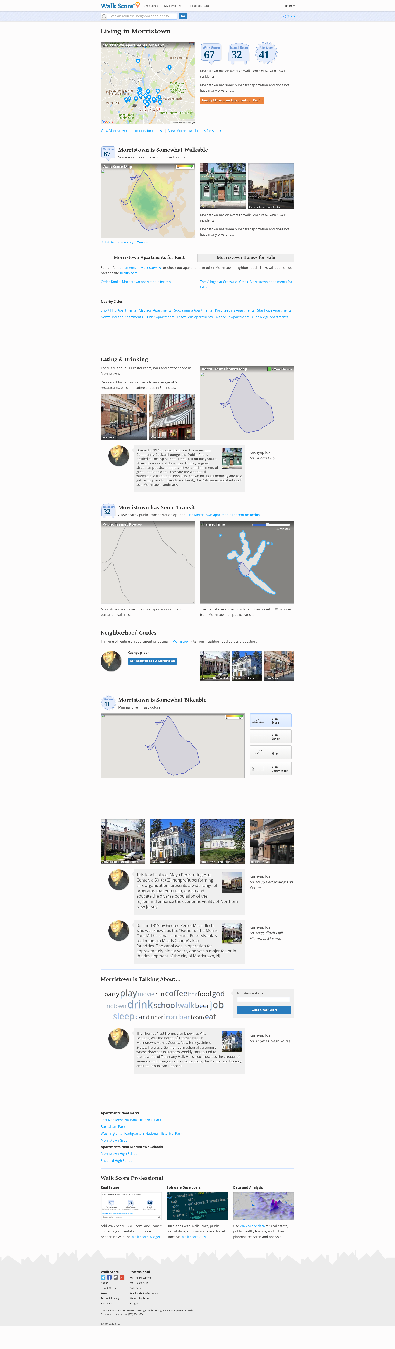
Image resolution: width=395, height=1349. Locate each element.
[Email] (116, 1277)
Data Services (137, 1288)
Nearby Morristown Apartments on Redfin (232, 100)
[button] (104, 16)
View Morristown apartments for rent (130, 131)
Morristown (144, 242)
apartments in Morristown (138, 268)
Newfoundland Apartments (122, 317)
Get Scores (150, 6)
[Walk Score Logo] (120, 5)
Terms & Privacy (110, 1298)
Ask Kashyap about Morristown (152, 661)
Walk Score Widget (145, 1237)
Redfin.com (128, 273)
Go (183, 16)
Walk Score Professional (132, 1178)
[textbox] (142, 16)
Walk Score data (252, 1226)
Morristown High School (119, 1154)
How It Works (108, 1288)
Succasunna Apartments (193, 310)
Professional (140, 1272)
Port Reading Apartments (234, 310)
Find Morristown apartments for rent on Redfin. (224, 515)
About (104, 1283)
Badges (134, 1303)
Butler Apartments (160, 317)
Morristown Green (115, 1140)
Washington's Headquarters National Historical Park (141, 1134)
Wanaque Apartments (232, 317)
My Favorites (172, 6)
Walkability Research (141, 1298)
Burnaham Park (113, 1127)
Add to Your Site (199, 6)
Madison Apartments (155, 310)
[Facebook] (109, 1277)
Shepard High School (117, 1161)
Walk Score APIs (193, 1237)
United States (109, 242)
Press (104, 1293)
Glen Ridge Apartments (270, 317)
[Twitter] (103, 1277)
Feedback (106, 1303)
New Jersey (127, 242)
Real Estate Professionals (144, 1293)
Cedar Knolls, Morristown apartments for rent (136, 282)
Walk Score (110, 1272)
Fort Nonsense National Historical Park (131, 1120)
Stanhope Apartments (274, 310)
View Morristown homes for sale (193, 131)
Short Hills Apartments (118, 310)
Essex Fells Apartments (195, 317)
